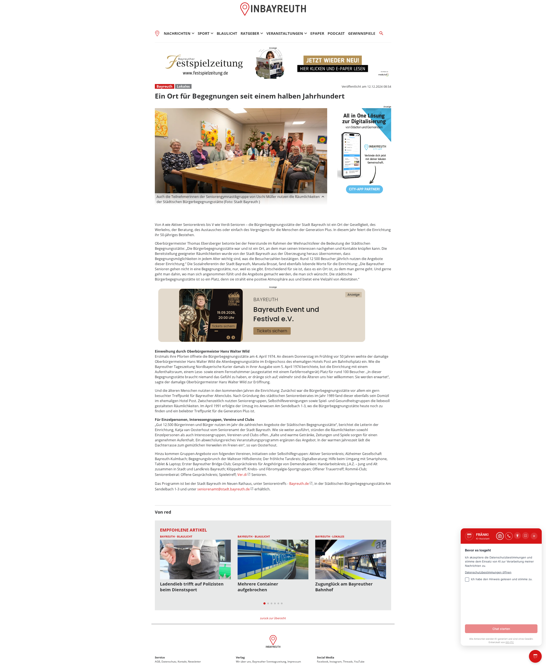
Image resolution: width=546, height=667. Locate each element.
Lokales (183, 86)
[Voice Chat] (509, 536)
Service (160, 657)
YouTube (359, 661)
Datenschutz (168, 661)
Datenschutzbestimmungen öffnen (488, 572)
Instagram (336, 661)
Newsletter (194, 661)
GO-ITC (509, 642)
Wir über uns (243, 661)
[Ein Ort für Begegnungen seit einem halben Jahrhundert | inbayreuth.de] (273, 642)
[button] (241, 199)
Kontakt (182, 661)
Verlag (240, 657)
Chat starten (501, 629)
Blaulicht (227, 33)
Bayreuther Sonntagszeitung (269, 661)
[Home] (158, 33)
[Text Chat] (500, 536)
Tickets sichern (272, 331)
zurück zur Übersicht (273, 618)
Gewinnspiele (361, 33)
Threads (348, 661)
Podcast (336, 33)
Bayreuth (165, 86)
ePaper (317, 33)
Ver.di (242, 474)
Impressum (294, 661)
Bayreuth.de (299, 483)
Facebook (322, 661)
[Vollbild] (525, 535)
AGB (157, 661)
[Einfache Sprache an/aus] (517, 535)
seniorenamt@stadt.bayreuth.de (223, 489)
